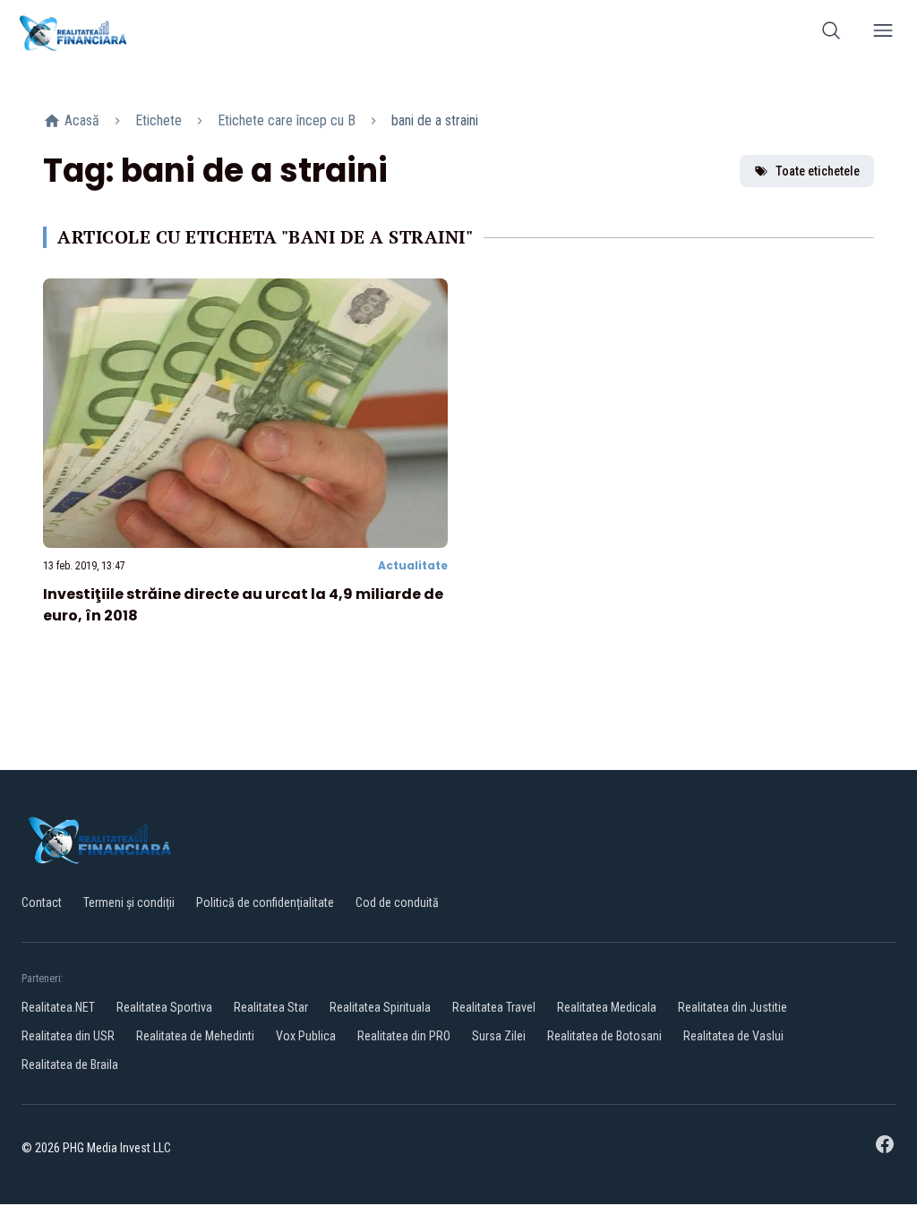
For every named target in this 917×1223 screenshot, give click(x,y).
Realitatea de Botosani (604, 1036)
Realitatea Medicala (606, 1007)
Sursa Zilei (499, 1036)
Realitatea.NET (58, 1007)
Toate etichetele (818, 171)
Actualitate (413, 565)
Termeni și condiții (129, 902)
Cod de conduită (397, 902)
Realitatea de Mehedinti (195, 1036)
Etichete (158, 120)
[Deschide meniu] (883, 33)
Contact (41, 902)
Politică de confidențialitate (265, 902)
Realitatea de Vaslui (733, 1036)
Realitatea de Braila (69, 1064)
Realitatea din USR (68, 1036)
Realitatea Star (271, 1007)
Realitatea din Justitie (732, 1007)
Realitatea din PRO (403, 1036)
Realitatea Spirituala (380, 1007)
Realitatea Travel (494, 1007)
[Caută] (831, 34)
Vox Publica (306, 1036)
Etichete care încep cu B (287, 120)
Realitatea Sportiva (164, 1007)
